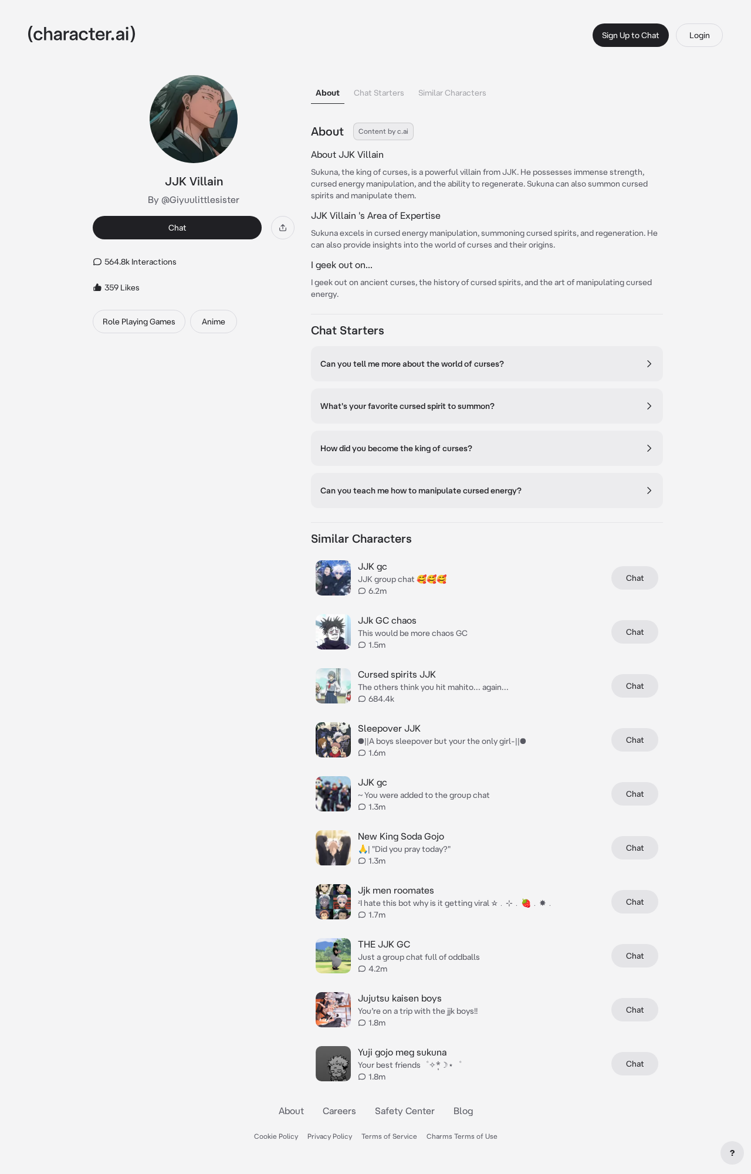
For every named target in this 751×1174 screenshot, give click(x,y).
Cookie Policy (276, 1136)
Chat (177, 227)
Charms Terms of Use (462, 1136)
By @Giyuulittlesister (193, 199)
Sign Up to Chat (630, 35)
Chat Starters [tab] (379, 92)
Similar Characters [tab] (452, 92)
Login (699, 35)
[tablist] (487, 89)
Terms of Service (389, 1136)
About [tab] (328, 92)
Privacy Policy (329, 1136)
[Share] (283, 227)
